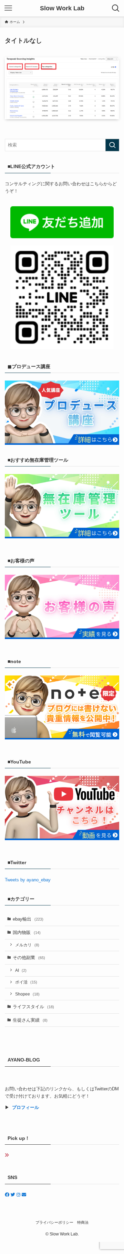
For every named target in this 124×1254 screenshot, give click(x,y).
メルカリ (27, 945)
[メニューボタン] (8, 8)
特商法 (83, 1222)
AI (21, 970)
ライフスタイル (33, 1006)
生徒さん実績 (30, 1020)
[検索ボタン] (115, 8)
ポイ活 (26, 982)
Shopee (27, 994)
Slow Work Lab (62, 8)
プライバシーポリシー (54, 1222)
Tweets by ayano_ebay (28, 879)
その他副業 (29, 957)
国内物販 (27, 932)
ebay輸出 (28, 919)
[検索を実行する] (112, 145)
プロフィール (25, 1107)
